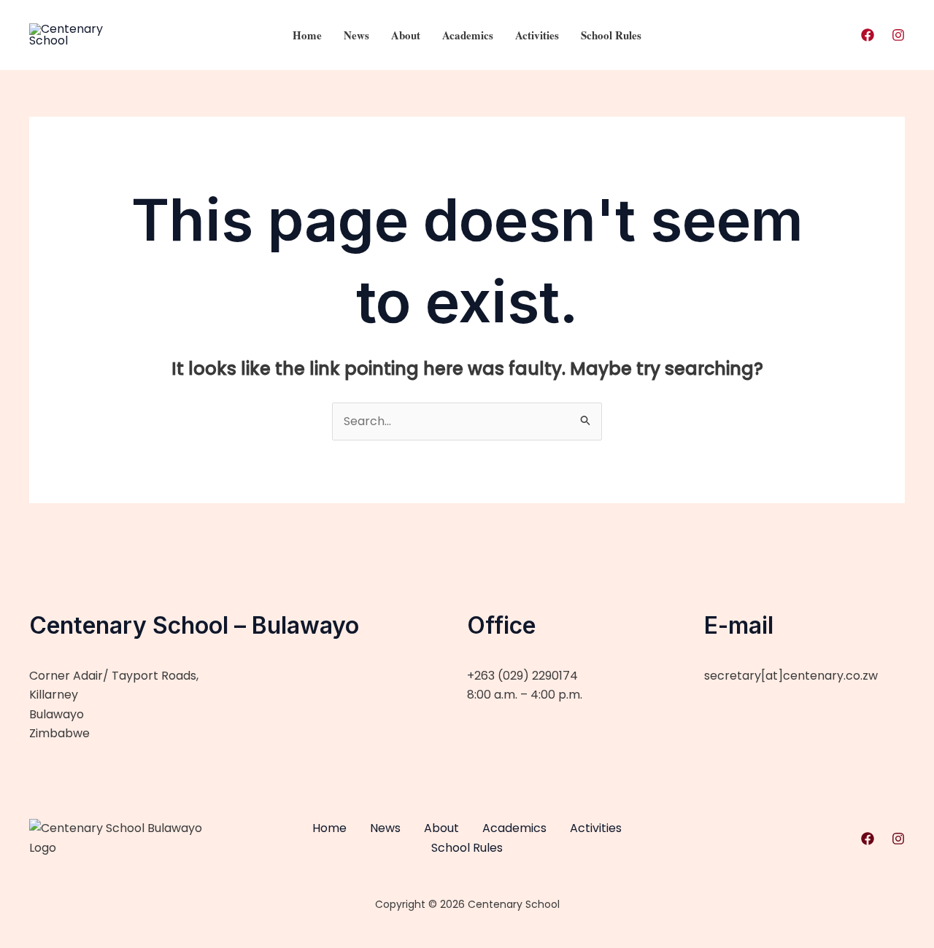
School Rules (611, 35)
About (405, 35)
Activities (537, 35)
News (356, 35)
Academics (467, 35)
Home (307, 35)
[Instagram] (898, 35)
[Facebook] (867, 35)
